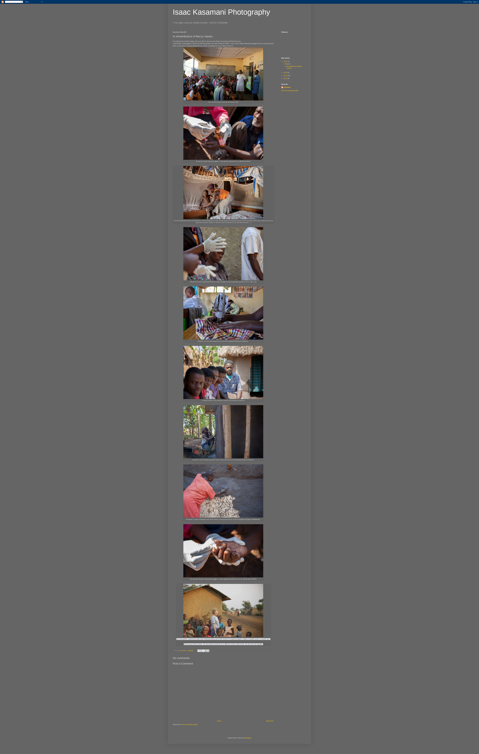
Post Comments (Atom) (190, 724)
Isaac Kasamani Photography (221, 12)
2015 (285, 61)
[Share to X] (203, 651)
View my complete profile (289, 90)
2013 (285, 76)
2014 (285, 73)
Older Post (269, 721)
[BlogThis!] (201, 651)
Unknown (287, 87)
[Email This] (198, 651)
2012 (285, 78)
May (287, 64)
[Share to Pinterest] (208, 651)
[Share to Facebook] (205, 651)
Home (219, 721)
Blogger (248, 738)
